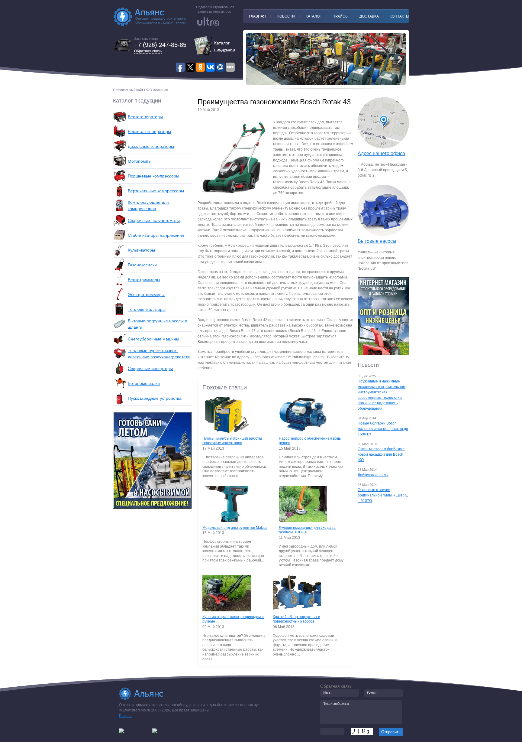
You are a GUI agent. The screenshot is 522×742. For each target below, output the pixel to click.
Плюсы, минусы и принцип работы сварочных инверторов (232, 440)
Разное (125, 716)
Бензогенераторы (145, 116)
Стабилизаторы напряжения (156, 235)
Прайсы (341, 16)
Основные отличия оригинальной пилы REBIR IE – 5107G (383, 495)
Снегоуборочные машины (153, 339)
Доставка (369, 16)
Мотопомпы (139, 161)
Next (252, 59)
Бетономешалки (144, 383)
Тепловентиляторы (147, 309)
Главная (257, 16)
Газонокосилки (142, 264)
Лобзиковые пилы (373, 475)
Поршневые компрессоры (153, 176)
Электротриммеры (146, 294)
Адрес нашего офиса (381, 153)
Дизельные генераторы (151, 146)
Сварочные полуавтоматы (154, 220)
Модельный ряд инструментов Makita (234, 528)
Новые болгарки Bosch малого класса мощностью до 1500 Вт (383, 428)
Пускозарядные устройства (155, 398)
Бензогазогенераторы (149, 131)
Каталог (314, 16)
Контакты (399, 16)
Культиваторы (141, 250)
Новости (286, 16)
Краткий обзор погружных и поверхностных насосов (296, 619)
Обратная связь (148, 51)
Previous (400, 59)
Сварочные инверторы (150, 368)
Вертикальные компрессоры (156, 190)
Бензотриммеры (144, 279)
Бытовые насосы (377, 241)
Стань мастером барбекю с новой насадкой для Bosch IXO (381, 454)
